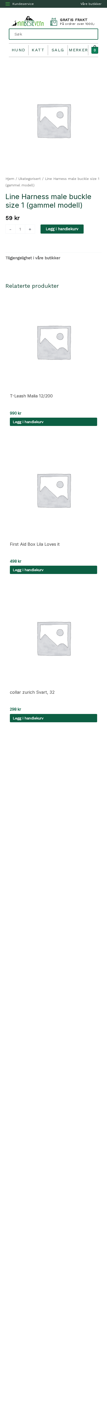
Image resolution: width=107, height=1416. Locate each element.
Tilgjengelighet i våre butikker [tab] (32, 258)
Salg (58, 49)
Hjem (9, 179)
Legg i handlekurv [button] (28, 422)
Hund (18, 49)
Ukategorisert (29, 179)
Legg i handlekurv (62, 229)
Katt (38, 49)
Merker (78, 49)
